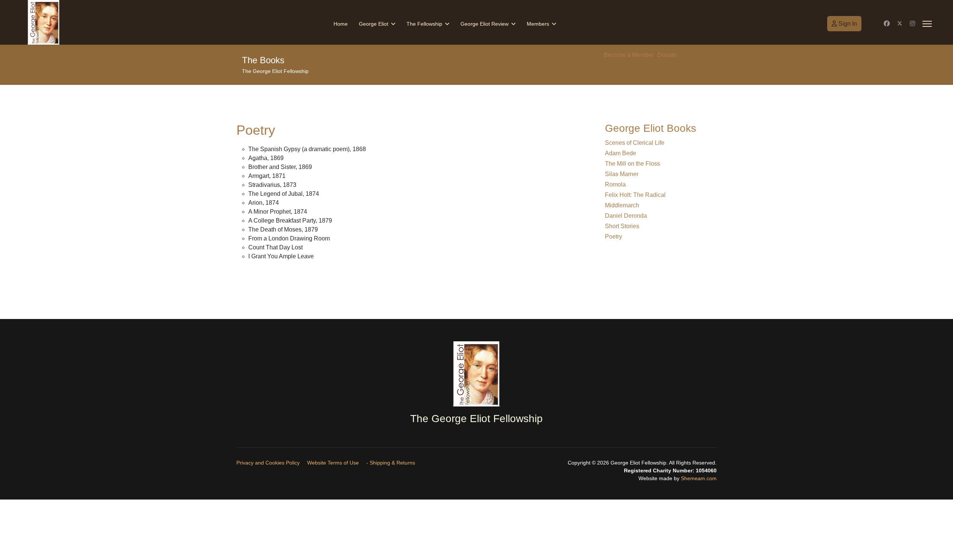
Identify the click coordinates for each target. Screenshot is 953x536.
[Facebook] (887, 23)
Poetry (613, 236)
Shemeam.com (698, 478)
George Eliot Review (484, 24)
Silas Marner (621, 174)
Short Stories (622, 226)
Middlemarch (622, 205)
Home (341, 24)
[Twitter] (899, 23)
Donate (667, 55)
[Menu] (927, 23)
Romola (615, 184)
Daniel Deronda (626, 216)
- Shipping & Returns (390, 463)
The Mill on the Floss (632, 163)
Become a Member (629, 55)
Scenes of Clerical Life (634, 143)
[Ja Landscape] (476, 373)
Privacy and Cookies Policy (268, 463)
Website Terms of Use (333, 463)
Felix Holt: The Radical (635, 195)
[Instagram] (912, 23)
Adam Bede (620, 153)
